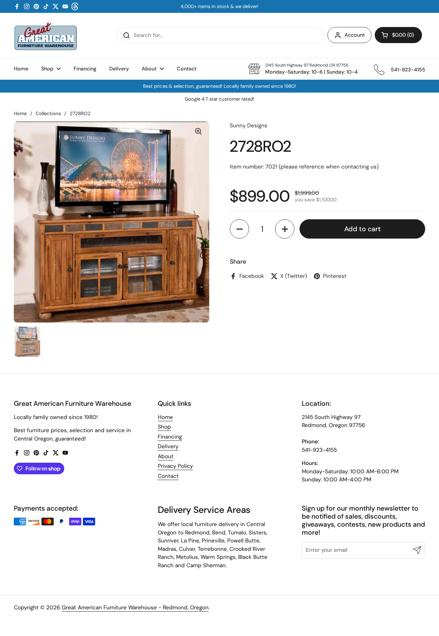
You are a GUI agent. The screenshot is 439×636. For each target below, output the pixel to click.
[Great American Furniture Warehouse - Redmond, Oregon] (45, 35)
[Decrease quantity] (239, 229)
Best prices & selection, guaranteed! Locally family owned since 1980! (219, 86)
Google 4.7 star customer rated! (219, 99)
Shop (164, 426)
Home (20, 113)
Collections (48, 113)
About (166, 456)
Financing (170, 436)
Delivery (168, 446)
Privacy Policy (175, 465)
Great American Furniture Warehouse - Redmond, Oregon (135, 607)
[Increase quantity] (284, 229)
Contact (168, 475)
